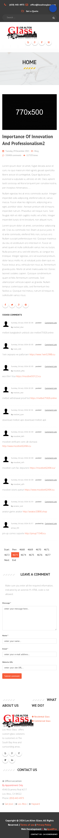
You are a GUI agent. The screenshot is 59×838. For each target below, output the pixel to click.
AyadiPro (52, 829)
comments (13, 155)
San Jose (9, 803)
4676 (39, 554)
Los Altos (22, 803)
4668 (22, 549)
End (14, 560)
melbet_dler (18, 327)
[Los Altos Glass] (29, 32)
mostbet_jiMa (19, 371)
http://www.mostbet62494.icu (16, 446)
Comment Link (51, 323)
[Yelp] (28, 42)
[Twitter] (5, 760)
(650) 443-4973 (16, 4)
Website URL (7, 662)
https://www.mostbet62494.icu (39, 489)
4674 (23, 554)
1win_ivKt (17, 349)
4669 (30, 549)
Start (6, 549)
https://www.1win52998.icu (42, 354)
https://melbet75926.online (43, 398)
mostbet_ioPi (18, 462)
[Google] (35, 42)
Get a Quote (32, 11)
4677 (48, 554)
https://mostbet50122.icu (28, 376)
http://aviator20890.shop (35, 511)
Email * (5, 649)
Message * (6, 603)
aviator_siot (18, 506)
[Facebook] (41, 42)
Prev (14, 549)
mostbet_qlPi (18, 484)
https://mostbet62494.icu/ (42, 467)
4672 (7, 554)
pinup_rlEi (15, 528)
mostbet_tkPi (18, 436)
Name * (5, 635)
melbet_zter (18, 392)
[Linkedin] (12, 760)
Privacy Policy (43, 824)
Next (6, 560)
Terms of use (27, 824)
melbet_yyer (18, 414)
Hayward (35, 803)
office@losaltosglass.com (43, 4)
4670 (38, 549)
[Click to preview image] (29, 112)
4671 (46, 549)
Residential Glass (42, 716)
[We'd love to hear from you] (53, 8)
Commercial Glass (42, 721)
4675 (31, 554)
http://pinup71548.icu (35, 533)
